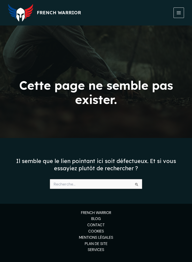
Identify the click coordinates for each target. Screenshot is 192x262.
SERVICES (96, 250)
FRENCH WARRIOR (96, 212)
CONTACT (96, 225)
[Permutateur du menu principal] (179, 13)
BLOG (96, 218)
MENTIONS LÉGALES (96, 237)
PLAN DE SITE (96, 244)
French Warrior (59, 13)
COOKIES (96, 231)
